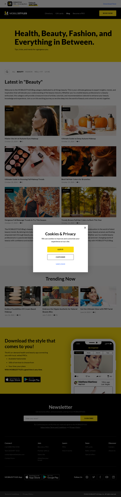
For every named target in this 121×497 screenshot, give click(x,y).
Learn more (60, 264)
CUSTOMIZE (60, 257)
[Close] (85, 228)
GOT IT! (60, 249)
